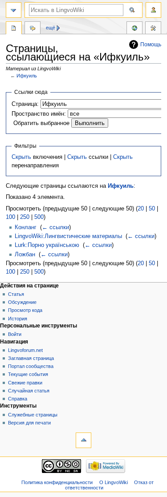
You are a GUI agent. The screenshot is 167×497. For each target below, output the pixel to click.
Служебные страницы (32, 414)
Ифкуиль (26, 75)
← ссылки (55, 227)
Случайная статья (28, 390)
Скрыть (21, 157)
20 (141, 209)
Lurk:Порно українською (47, 245)
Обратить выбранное (41, 123)
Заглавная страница (31, 358)
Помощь (150, 44)
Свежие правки (25, 382)
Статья (16, 294)
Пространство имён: (39, 114)
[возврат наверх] (83, 440)
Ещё (50, 27)
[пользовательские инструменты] (153, 10)
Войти (14, 334)
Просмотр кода (25, 310)
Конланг (26, 227)
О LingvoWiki (113, 482)
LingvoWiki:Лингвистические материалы (68, 236)
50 (152, 209)
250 (24, 217)
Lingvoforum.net (25, 350)
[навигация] (13, 10)
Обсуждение (22, 302)
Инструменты (153, 29)
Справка (17, 398)
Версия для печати (29, 422)
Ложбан (25, 254)
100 (10, 217)
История (17, 318)
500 (39, 217)
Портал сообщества (30, 366)
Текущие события (28, 374)
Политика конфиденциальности (57, 482)
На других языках (134, 29)
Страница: (25, 104)
